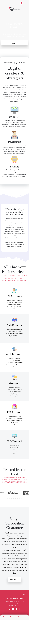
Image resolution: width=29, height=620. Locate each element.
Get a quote (14, 579)
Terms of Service (17, 603)
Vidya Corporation (12, 598)
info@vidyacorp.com (10, 601)
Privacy (10, 603)
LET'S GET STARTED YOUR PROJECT (14, 43)
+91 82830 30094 (19, 601)
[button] (4, 499)
